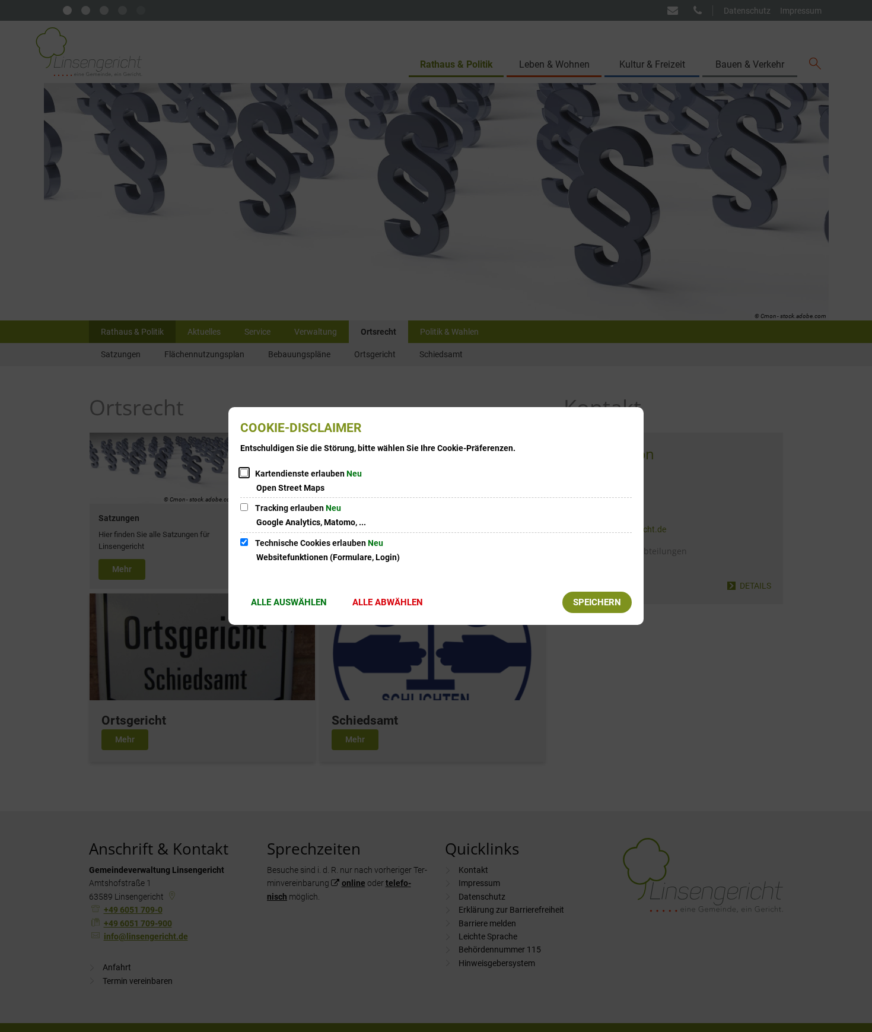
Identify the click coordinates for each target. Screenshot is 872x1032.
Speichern (597, 602)
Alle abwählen (387, 602)
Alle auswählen (289, 602)
